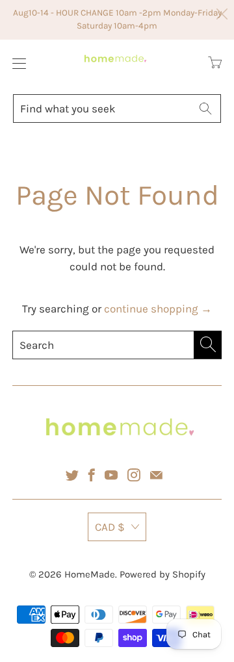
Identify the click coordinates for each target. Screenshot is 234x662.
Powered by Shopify (162, 574)
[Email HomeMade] (156, 474)
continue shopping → (158, 308)
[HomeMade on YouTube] (111, 474)
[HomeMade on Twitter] (72, 474)
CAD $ (110, 526)
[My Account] (16, 63)
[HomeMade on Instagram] (133, 474)
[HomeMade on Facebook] (91, 474)
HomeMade (89, 574)
